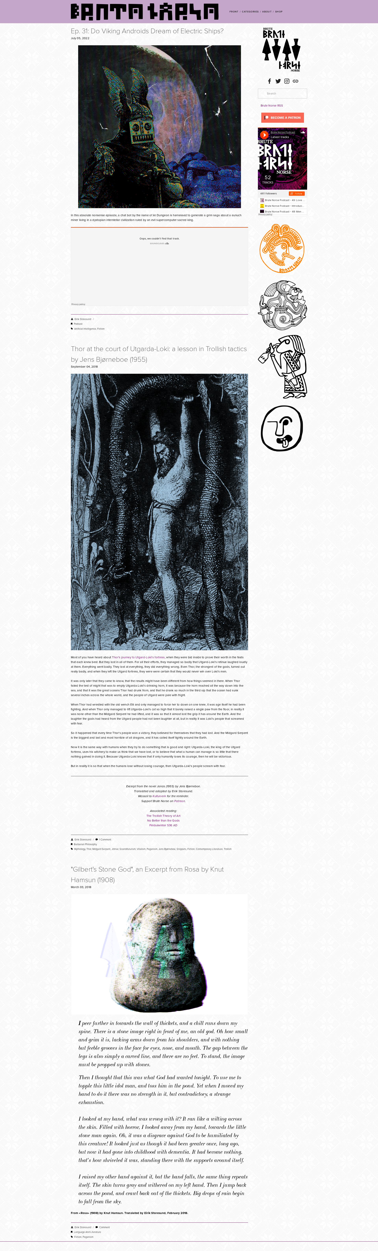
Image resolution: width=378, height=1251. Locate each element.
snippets (181, 849)
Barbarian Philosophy (85, 844)
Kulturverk (159, 796)
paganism (152, 849)
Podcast (78, 324)
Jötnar (115, 849)
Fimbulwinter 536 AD (163, 825)
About (267, 11)
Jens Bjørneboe (166, 849)
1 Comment (105, 839)
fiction (101, 328)
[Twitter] (278, 81)
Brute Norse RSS (272, 105)
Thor (88, 849)
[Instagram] (287, 81)
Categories (250, 11)
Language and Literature (87, 1232)
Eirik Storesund (83, 319)
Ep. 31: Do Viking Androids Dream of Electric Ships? (147, 30)
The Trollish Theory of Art (163, 816)
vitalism (141, 849)
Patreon (179, 801)
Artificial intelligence (85, 328)
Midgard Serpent (101, 849)
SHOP (279, 11)
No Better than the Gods (163, 820)
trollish (228, 849)
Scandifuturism (128, 849)
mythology (79, 849)
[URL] (295, 81)
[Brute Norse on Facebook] (269, 81)
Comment (104, 1227)
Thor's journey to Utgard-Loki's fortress (138, 657)
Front (234, 11)
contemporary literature (209, 849)
